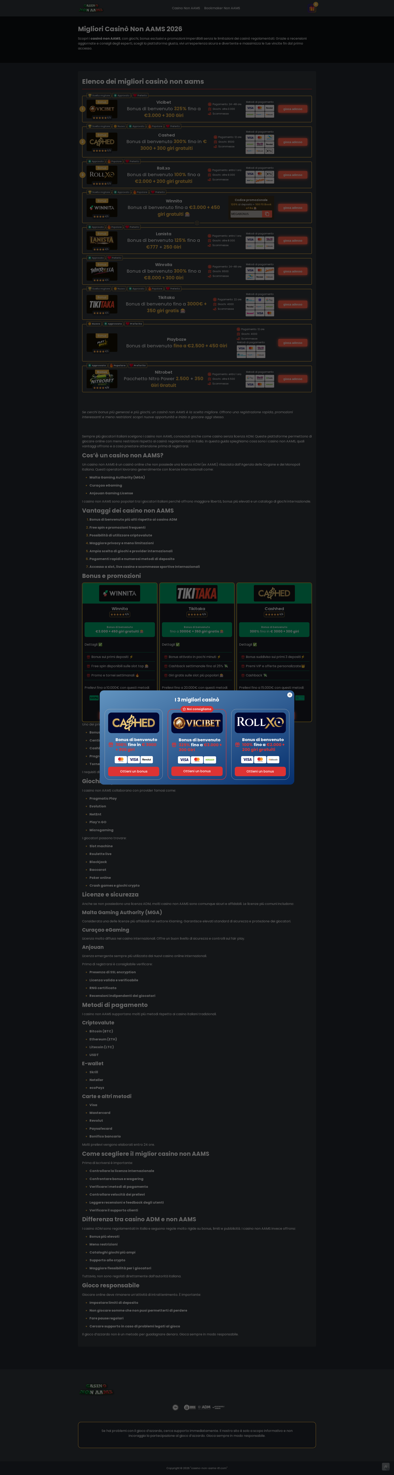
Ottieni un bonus (134, 771)
